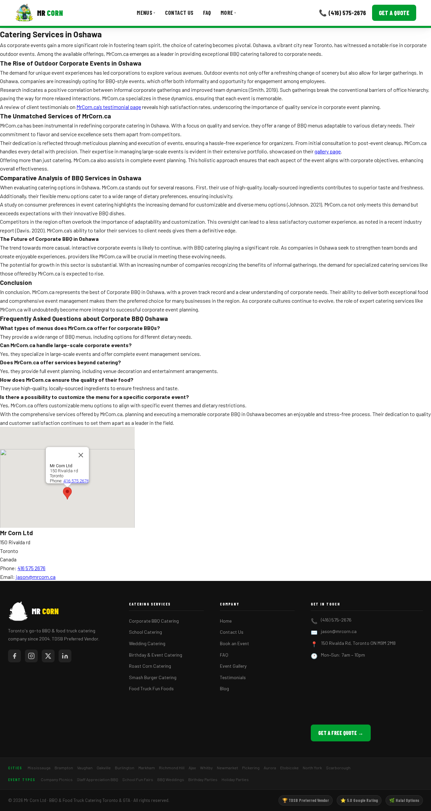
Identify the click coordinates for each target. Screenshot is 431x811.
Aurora (270, 767)
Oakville (104, 767)
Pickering (251, 767)
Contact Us (179, 12)
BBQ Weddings (170, 779)
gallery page (327, 151)
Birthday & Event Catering (155, 655)
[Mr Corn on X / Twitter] (48, 656)
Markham (146, 767)
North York (312, 767)
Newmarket (227, 767)
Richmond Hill (172, 767)
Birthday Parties (203, 779)
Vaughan (85, 767)
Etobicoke (289, 767)
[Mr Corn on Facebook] (14, 656)
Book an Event (234, 643)
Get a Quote (394, 12)
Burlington (124, 767)
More (228, 12)
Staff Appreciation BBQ (97, 779)
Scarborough (338, 767)
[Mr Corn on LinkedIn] (65, 656)
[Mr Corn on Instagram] (31, 656)
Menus (146, 12)
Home (226, 621)
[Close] (81, 455)
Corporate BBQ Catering (154, 621)
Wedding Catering (147, 643)
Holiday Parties (235, 779)
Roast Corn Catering (150, 666)
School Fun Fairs (137, 779)
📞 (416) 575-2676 (342, 12)
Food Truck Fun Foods (151, 688)
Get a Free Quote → (340, 733)
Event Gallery (233, 666)
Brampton (64, 767)
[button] (67, 493)
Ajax (192, 767)
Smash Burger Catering (152, 677)
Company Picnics (57, 779)
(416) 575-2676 (336, 620)
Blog (224, 688)
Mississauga (39, 767)
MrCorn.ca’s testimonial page (108, 107)
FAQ (207, 12)
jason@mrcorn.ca (36, 577)
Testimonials (233, 677)
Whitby (206, 767)
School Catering (145, 632)
